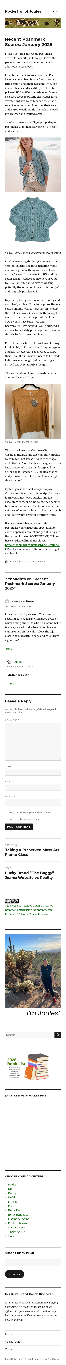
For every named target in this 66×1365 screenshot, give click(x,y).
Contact (10, 1349)
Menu (56, 11)
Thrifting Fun (16, 1231)
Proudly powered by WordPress (43, 1359)
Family (12, 1193)
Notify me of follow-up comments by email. (30, 812)
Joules (13, 561)
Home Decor (15, 1210)
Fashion (41, 561)
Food (11, 1206)
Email (9, 781)
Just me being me (18, 1218)
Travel (12, 1236)
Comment (12, 720)
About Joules (13, 1341)
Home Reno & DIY (19, 1214)
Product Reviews (18, 1223)
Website (10, 796)
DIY (10, 1188)
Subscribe (15, 1274)
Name (9, 766)
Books (12, 1184)
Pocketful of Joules (23, 11)
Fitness (12, 1201)
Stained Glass (16, 1227)
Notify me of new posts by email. (25, 819)
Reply (9, 649)
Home (9, 1334)
